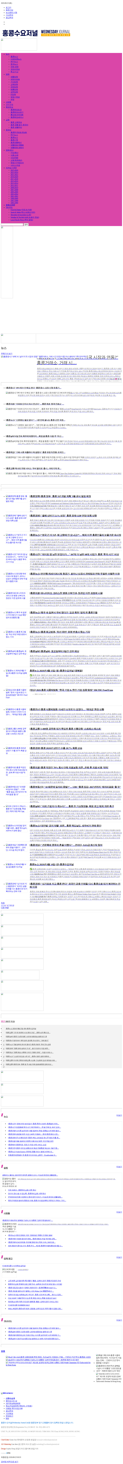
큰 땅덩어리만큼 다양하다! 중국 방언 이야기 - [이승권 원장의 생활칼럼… (35, 1197)
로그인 (8, 7)
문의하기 (9, 1416)
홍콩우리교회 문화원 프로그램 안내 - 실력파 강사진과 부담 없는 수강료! (35, 1284)
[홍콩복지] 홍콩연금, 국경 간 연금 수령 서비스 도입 (27, 1145)
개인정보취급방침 (13, 1403)
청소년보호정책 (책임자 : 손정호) (19, 1406)
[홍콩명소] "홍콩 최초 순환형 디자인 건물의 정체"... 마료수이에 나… (29, 1053)
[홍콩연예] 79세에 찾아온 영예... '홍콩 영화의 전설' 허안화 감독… (32, 1239)
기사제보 (9, 1413)
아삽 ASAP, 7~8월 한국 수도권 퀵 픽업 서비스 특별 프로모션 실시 (32, 1298)
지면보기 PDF (11, 168)
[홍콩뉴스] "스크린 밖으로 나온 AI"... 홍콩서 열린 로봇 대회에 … (28, 1057)
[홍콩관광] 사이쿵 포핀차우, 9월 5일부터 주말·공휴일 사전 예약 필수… (34, 1131)
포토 (3, 1351)
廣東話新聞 (10, 205)
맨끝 (7, 908)
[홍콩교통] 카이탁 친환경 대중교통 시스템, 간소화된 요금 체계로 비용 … (31, 1060)
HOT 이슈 (8, 1021)
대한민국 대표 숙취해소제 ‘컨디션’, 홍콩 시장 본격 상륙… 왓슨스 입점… (35, 1295)
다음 (3, 908)
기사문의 (9, 15)
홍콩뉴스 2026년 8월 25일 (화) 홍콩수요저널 (21, 1029)
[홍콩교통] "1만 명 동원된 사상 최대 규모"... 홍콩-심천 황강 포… (28, 1033)
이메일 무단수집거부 (14, 1408)
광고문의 (9, 18)
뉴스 (7, 54)
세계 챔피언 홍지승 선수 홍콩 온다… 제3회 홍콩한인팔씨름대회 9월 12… (35, 1246)
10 (13, 905)
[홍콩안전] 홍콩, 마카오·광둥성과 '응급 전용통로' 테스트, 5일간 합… (33, 1148)
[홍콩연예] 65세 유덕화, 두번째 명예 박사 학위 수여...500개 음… (31, 1242)
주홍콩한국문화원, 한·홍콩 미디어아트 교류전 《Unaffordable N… (32, 1155)
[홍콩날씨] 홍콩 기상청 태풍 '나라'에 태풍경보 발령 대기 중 (26, 1037)
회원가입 (9, 10)
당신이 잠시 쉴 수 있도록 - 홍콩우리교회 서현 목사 (27, 1194)
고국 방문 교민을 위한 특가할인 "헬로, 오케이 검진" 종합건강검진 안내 (34, 1281)
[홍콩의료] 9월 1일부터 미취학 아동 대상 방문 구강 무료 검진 (30, 1141)
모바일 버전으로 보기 (9, 1462)
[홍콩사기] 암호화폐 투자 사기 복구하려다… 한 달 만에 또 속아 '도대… (34, 1127)
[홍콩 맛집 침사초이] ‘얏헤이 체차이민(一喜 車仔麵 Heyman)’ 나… (32, 1288)
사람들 (8, 102)
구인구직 (9, 105)
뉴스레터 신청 (11, 13)
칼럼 (7, 74)
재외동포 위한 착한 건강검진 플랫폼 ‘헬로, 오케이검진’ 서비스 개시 (33, 1302)
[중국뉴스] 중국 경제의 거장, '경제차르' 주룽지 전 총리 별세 (30, 1235)
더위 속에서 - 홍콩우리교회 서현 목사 (22, 1190)
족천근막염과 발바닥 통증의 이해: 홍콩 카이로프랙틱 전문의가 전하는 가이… (37, 1201)
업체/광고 (9, 150)
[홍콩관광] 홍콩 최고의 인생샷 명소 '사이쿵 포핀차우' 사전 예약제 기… (34, 1335)
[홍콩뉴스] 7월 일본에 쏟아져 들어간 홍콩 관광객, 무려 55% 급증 (28, 1045)
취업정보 (9, 107)
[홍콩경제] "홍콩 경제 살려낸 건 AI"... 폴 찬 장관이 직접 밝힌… (27, 1049)
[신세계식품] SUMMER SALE (19, 1305)
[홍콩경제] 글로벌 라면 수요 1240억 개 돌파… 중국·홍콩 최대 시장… (33, 1134)
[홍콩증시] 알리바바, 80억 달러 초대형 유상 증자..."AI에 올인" (27, 1041)
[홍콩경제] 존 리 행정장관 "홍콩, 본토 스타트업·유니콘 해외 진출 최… (34, 1138)
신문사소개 (10, 1398)
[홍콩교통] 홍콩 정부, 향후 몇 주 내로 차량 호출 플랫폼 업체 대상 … (29, 1064)
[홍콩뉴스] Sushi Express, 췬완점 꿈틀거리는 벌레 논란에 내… (30, 1152)
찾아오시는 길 (11, 1401)
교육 (7, 120)
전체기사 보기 (6, 354)
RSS (7, 1418)
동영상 (8, 130)
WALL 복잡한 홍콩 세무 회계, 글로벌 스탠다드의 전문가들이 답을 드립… (35, 1309)
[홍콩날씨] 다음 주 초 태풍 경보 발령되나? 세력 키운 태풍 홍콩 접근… (34, 1339)
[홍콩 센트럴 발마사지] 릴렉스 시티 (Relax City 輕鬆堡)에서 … (31, 1291)
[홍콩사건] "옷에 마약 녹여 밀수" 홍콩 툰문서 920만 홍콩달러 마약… (33, 1124)
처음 (3, 903)
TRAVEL (9, 207)
